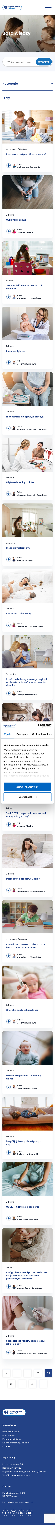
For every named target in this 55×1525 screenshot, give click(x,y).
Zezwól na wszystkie (27, 786)
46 (32, 1384)
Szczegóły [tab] (22, 734)
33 (38, 1373)
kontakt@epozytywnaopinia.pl (17, 1502)
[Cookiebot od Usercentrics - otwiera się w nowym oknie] (38, 726)
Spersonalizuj (25, 796)
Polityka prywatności (12, 1464)
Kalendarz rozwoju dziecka (15, 1442)
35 (11, 1384)
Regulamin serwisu (11, 1467)
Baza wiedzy (8, 1435)
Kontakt (6, 1446)
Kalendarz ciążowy (11, 1439)
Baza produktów (10, 1431)
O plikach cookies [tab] (41, 734)
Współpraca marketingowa (16, 1475)
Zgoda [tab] (7, 734)
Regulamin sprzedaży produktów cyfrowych (24, 1471)
